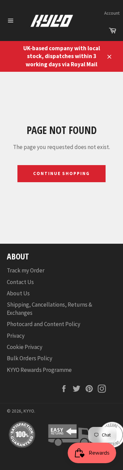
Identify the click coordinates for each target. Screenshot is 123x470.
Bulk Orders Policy (29, 358)
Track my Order (25, 270)
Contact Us (20, 282)
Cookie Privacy (24, 347)
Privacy (16, 335)
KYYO (29, 411)
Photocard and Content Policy (43, 324)
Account (112, 13)
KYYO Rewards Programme (39, 370)
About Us (18, 293)
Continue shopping (61, 173)
